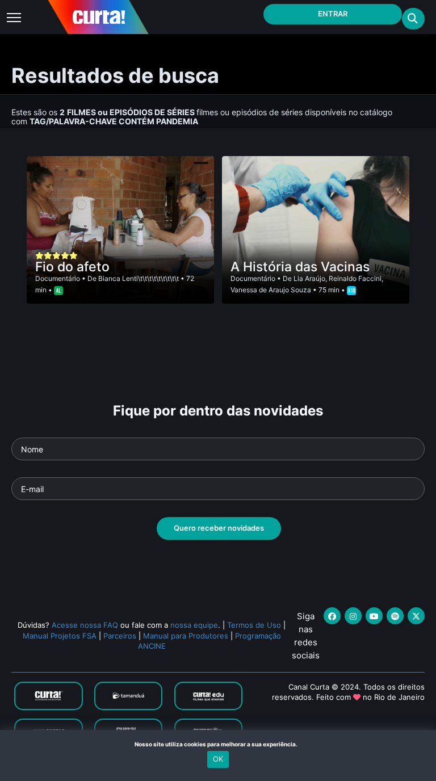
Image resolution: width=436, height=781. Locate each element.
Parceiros (119, 635)
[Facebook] (332, 615)
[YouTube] (374, 615)
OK (218, 758)
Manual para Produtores (185, 635)
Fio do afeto (72, 267)
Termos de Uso (254, 624)
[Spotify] (395, 615)
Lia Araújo (309, 278)
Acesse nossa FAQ (85, 624)
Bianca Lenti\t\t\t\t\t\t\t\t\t (138, 278)
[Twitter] (416, 615)
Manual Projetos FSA (60, 635)
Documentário (57, 278)
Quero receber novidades (219, 527)
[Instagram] (353, 615)
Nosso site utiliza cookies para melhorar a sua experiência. (218, 744)
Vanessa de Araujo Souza (270, 289)
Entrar (332, 13)
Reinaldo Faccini (355, 278)
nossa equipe (194, 624)
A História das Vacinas (300, 267)
